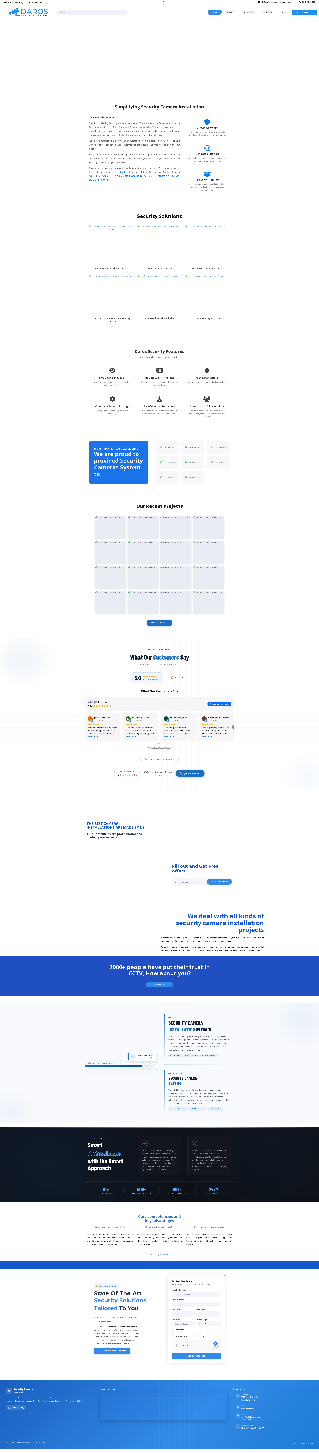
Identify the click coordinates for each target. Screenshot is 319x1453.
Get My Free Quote (196, 1356)
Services (231, 12)
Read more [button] (93, 736)
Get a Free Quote (304, 12)
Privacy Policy (294, 1443)
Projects (249, 12)
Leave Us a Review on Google (161, 759)
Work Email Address (180, 1290)
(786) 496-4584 (192, 773)
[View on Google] (90, 718)
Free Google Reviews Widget (160, 748)
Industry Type (202, 1320)
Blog (284, 12)
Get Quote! (159, 984)
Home (214, 12)
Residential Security (12, 2)
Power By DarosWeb (159, 1254)
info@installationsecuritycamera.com (276, 2)
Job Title (176, 1320)
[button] (85, 727)
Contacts (267, 12)
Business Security (38, 2)
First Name (176, 1310)
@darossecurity (18, 1408)
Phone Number (178, 1300)
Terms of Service (307, 1443)
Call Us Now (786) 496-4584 (113, 1350)
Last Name (201, 1310)
